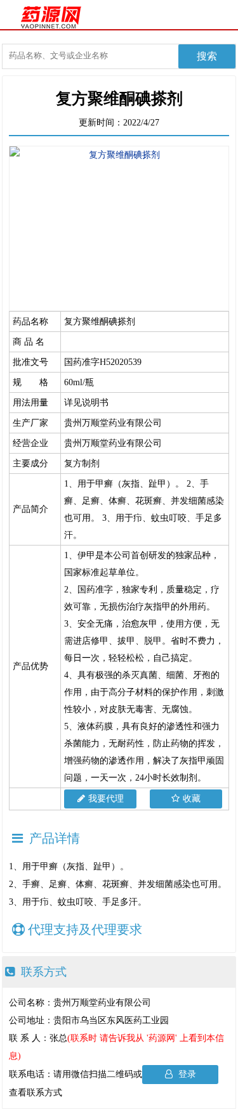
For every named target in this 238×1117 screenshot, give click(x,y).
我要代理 (106, 798)
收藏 (192, 798)
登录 (186, 1074)
